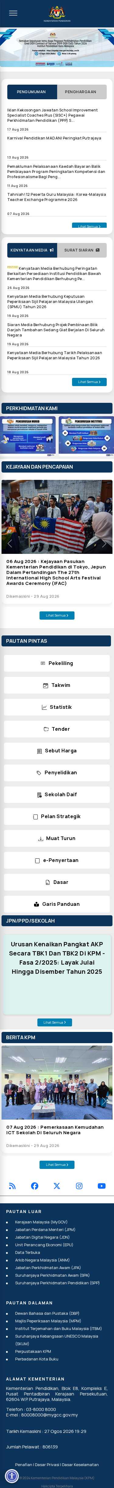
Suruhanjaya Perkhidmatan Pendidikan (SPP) (57, 1283)
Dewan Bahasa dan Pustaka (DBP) (47, 1313)
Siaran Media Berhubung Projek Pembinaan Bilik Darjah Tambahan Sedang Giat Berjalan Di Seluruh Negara (56, 330)
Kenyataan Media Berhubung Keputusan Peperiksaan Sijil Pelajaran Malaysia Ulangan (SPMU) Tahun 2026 (50, 301)
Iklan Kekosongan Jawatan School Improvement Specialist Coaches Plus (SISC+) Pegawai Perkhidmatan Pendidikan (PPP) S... (52, 115)
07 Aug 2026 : (55, 1130)
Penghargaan (81, 91)
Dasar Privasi (47, 1464)
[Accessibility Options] (12, 1476)
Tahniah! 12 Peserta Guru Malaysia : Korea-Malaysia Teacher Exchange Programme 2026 (56, 197)
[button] (10, 543)
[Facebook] (34, 1187)
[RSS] (12, 1187)
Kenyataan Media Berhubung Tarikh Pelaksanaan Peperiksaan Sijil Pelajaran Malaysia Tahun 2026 (54, 355)
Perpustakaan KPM (33, 1351)
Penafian (23, 1464)
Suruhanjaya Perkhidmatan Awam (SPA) (52, 1275)
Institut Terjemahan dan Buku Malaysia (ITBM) (58, 1328)
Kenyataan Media (30, 250)
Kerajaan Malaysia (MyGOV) (41, 1222)
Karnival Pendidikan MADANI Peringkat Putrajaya (54, 138)
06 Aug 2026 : (56, 572)
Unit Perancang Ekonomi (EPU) (44, 1244)
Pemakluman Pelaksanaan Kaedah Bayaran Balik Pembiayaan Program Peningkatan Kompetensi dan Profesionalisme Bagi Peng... (56, 171)
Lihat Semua (88, 226)
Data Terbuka (27, 1252)
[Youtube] (102, 1187)
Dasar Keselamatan (80, 1464)
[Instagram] (79, 1187)
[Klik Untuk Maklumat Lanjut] (57, 48)
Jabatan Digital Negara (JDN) (42, 1237)
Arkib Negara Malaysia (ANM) (42, 1260)
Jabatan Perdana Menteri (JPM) (45, 1229)
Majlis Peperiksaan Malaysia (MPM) (48, 1321)
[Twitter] (56, 1187)
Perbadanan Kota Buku (36, 1359)
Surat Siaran (80, 250)
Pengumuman (32, 91)
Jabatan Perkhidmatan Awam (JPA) (48, 1267)
